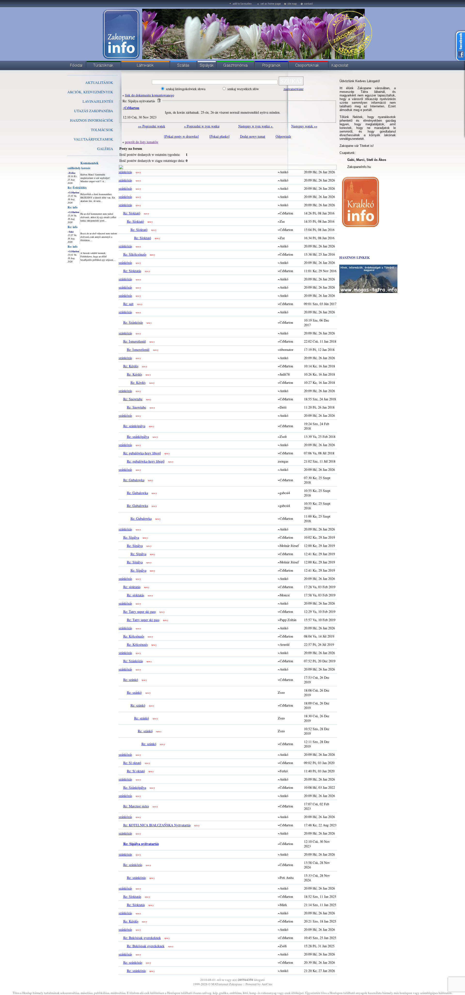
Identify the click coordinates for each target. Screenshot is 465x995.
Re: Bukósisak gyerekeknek (142, 937)
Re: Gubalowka (133, 480)
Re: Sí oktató (132, 762)
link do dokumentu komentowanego (149, 95)
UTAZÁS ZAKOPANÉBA (93, 110)
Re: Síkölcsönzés (134, 254)
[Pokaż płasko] (219, 136)
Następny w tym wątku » (255, 126)
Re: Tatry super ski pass (139, 611)
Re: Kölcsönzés (133, 636)
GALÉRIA (105, 148)
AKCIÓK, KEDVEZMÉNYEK (90, 91)
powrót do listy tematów (141, 142)
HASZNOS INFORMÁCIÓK (91, 120)
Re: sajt (128, 303)
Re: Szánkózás (133, 322)
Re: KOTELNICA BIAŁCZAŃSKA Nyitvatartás (157, 825)
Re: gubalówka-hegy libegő (142, 453)
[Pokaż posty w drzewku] (181, 136)
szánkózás (125, 172)
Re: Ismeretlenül (134, 341)
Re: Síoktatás (132, 270)
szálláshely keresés (79, 168)
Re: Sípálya (131, 537)
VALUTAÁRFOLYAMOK (93, 139)
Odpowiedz (283, 136)
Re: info (73, 207)
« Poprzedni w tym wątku (201, 126)
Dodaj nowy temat (252, 136)
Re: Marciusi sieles (136, 806)
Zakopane (235, 984)
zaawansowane (293, 89)
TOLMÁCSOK (102, 129)
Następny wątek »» (304, 126)
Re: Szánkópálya (134, 787)
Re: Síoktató (131, 213)
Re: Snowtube (132, 399)
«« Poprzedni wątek (151, 126)
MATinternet (219, 984)
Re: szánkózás (132, 864)
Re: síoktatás (131, 586)
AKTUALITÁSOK (99, 82)
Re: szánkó (130, 679)
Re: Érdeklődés (77, 188)
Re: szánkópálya (134, 426)
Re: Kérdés (130, 366)
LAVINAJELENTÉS (98, 101)
